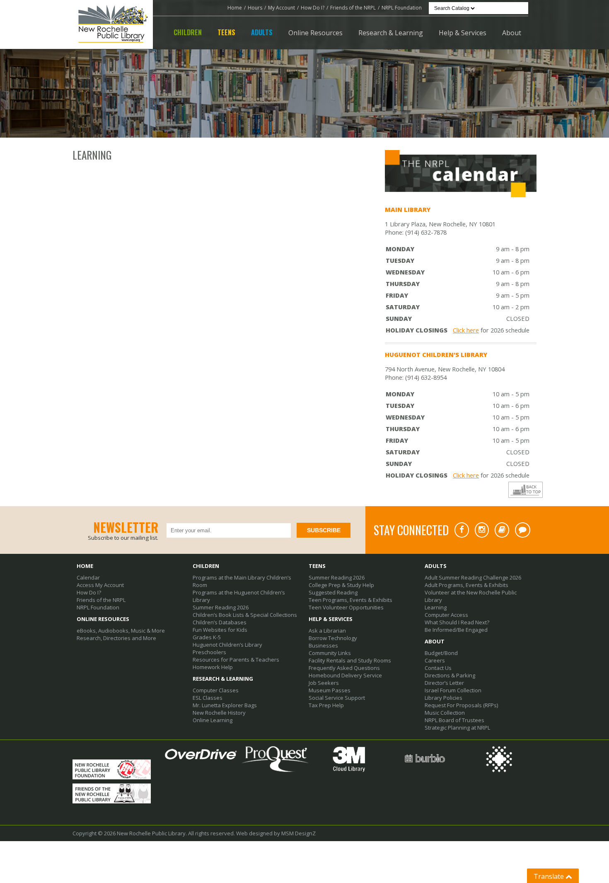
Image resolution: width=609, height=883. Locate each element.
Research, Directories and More (116, 638)
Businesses (323, 645)
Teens (226, 32)
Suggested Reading (333, 592)
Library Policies (443, 697)
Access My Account (100, 585)
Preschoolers (209, 652)
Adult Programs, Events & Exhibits (466, 585)
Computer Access (446, 615)
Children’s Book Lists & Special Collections (245, 615)
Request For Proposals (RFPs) (461, 705)
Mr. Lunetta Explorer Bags (225, 705)
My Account (281, 7)
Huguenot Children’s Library (227, 644)
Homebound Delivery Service (345, 675)
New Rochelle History (219, 712)
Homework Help (213, 667)
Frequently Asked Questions (344, 668)
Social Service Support (337, 697)
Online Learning (212, 720)
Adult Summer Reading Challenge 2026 (473, 577)
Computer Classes (216, 690)
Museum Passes (329, 690)
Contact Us (438, 668)
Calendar (88, 577)
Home (234, 7)
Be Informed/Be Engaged (456, 629)
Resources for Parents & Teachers (236, 659)
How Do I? (312, 7)
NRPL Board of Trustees (454, 720)
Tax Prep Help (326, 705)
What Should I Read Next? (457, 622)
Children (188, 32)
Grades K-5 (207, 637)
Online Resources (315, 32)
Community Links (330, 653)
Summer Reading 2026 (221, 607)
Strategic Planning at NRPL (457, 727)
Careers (435, 660)
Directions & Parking (450, 675)
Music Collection (445, 712)
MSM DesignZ (298, 833)
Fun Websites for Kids (220, 629)
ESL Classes (207, 697)
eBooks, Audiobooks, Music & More (121, 630)
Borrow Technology (333, 638)
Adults (262, 32)
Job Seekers (324, 683)
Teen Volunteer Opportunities (346, 607)
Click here (466, 330)
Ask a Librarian (327, 630)
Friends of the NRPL (353, 7)
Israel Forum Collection (453, 690)
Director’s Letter (444, 683)
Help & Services (462, 32)
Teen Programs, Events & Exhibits (350, 600)
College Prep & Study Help (341, 585)
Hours (255, 7)
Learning (436, 607)
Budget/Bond (441, 653)
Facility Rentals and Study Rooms (350, 660)
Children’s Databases (220, 622)
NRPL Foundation (402, 7)
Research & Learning (390, 32)
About (511, 32)
